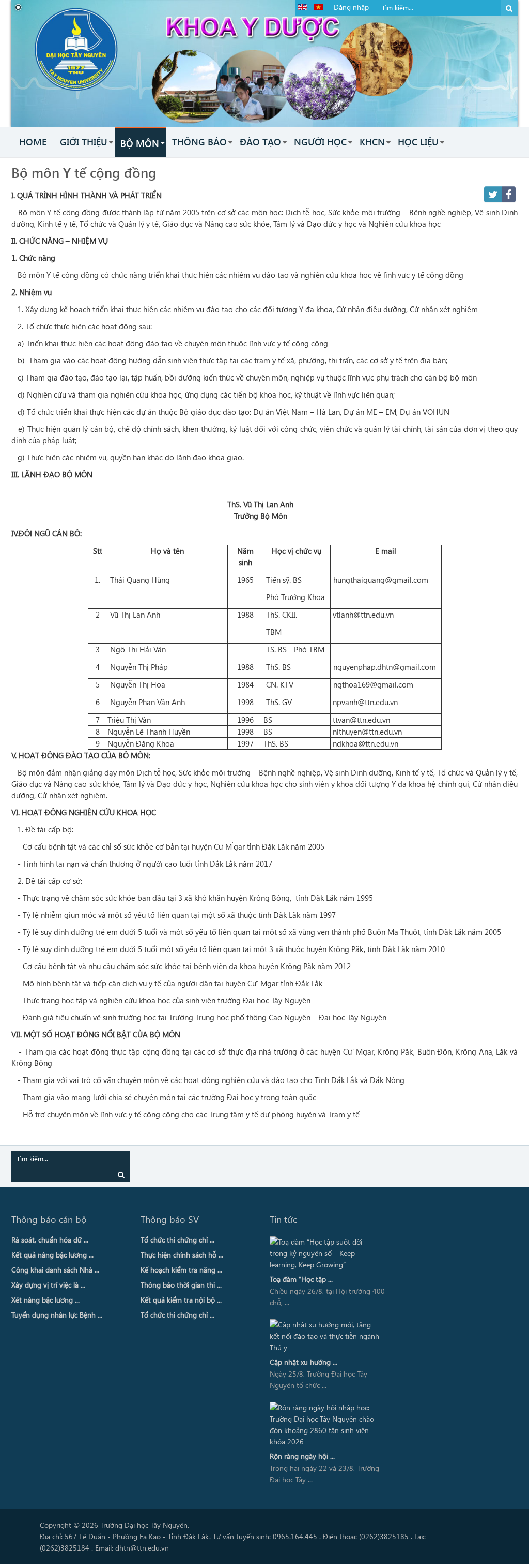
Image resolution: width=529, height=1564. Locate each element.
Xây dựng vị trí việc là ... (48, 1285)
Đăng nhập (351, 7)
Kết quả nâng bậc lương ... (52, 1255)
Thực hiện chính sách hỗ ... (182, 1255)
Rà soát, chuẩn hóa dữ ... (49, 1240)
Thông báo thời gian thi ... (181, 1285)
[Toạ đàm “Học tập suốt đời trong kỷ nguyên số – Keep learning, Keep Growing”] (325, 1253)
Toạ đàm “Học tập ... (301, 1279)
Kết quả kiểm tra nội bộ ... (181, 1300)
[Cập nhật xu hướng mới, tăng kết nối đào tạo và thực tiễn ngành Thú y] (325, 1336)
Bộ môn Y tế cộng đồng (84, 172)
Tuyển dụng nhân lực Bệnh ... (56, 1315)
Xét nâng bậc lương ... (45, 1300)
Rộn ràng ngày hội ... (302, 1456)
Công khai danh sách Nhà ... (55, 1270)
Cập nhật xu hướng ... (303, 1362)
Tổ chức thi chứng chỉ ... (177, 1240)
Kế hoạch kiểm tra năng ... (181, 1270)
